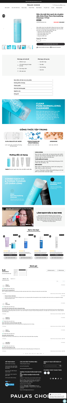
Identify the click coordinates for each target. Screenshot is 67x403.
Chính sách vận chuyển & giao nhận (11, 375)
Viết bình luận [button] (61, 270)
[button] (62, 293)
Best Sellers (39, 7)
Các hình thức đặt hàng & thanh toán (11, 371)
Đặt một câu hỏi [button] (51, 270)
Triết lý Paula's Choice (25, 363)
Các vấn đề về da (16, 7)
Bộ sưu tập (24, 7)
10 (40, 353)
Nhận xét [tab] (4, 278)
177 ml (38, 40)
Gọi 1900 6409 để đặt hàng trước (50, 44)
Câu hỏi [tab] (12, 278)
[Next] (31, 29)
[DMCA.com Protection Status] (11, 381)
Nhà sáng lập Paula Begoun (26, 368)
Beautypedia (59, 7)
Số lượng (44, 38)
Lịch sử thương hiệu (24, 366)
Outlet (52, 7)
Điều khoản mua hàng (10, 363)
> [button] (43, 353)
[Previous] (4, 29)
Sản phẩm (7, 7)
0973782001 (32, 385)
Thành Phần (31, 7)
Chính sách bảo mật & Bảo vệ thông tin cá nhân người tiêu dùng (11, 367)
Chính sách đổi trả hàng (10, 377)
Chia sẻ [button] (4, 293)
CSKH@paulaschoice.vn (28, 389)
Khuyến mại (46, 7)
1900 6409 (26, 385)
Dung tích (38, 38)
